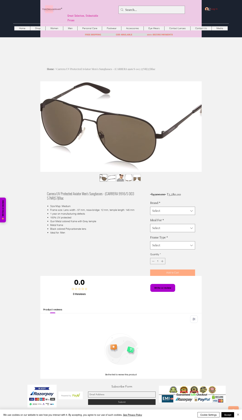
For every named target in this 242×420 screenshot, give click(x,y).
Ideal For (157, 220)
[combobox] (172, 211)
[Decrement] (153, 261)
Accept (227, 414)
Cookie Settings (208, 414)
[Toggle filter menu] (194, 319)
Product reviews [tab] (52, 309)
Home (50, 69)
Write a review (162, 288)
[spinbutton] (157, 261)
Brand (155, 203)
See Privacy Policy (132, 414)
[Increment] (162, 261)
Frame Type (159, 237)
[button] (209, 9)
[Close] (238, 414)
